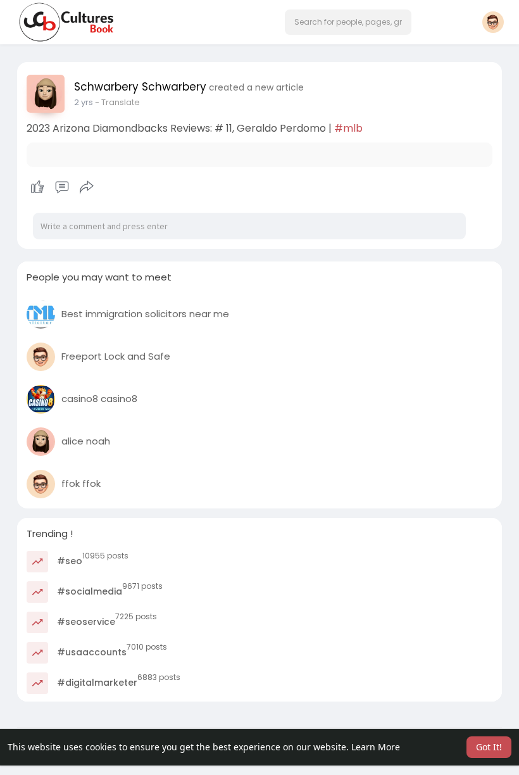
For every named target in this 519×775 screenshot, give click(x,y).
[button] (348, 22)
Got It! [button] (489, 747)
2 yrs (83, 102)
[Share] (86, 187)
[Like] (62, 187)
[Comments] (62, 187)
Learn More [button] (375, 747)
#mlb (348, 128)
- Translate (117, 102)
